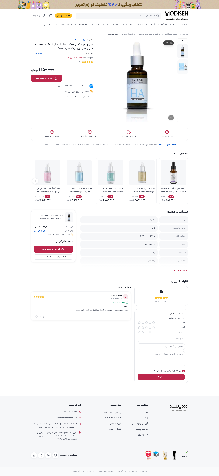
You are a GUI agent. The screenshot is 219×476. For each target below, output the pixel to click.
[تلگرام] (41, 455)
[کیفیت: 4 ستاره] (143, 322)
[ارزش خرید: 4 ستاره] (143, 332)
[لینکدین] (48, 455)
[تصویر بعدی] (182, 120)
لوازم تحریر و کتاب (56, 24)
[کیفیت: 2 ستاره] (150, 322)
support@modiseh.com (67, 418)
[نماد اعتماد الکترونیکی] (184, 455)
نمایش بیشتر (182, 270)
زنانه (186, 24)
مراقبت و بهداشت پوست (150, 34)
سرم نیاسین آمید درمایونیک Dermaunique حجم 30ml (111, 190)
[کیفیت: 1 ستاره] (153, 322)
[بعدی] (35, 181)
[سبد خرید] (50, 15)
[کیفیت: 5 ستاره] (139, 322)
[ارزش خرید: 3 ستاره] (146, 332)
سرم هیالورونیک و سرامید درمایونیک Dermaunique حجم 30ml (79, 191)
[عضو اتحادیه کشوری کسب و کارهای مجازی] (156, 455)
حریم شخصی (115, 423)
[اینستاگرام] (55, 455)
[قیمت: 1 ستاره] (153, 327)
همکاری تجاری (114, 429)
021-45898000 (70, 412)
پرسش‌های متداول (112, 412)
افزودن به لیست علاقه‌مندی (77, 97)
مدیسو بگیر (62, 15)
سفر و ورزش (83, 24)
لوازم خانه (130, 24)
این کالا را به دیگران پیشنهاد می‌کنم (167, 371)
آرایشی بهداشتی (147, 24)
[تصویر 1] (182, 51)
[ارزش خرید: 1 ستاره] (153, 332)
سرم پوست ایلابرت (80, 40)
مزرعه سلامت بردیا (76, 57)
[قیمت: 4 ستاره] (143, 327)
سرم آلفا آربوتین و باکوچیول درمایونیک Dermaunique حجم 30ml (47, 191)
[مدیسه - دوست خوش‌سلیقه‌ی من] (176, 16)
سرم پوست (113, 34)
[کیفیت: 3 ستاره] (146, 322)
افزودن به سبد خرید (44, 78)
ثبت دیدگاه (161, 377)
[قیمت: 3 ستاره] (146, 327)
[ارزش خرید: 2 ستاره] (150, 332)
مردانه (175, 24)
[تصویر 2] (182, 66)
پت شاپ (41, 24)
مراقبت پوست (141, 429)
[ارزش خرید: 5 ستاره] (139, 332)
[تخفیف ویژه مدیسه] (109, 4)
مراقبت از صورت (128, 34)
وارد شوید (37, 15)
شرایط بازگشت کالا (113, 418)
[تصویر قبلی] (182, 41)
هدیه (69, 24)
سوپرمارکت (115, 24)
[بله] (34, 455)
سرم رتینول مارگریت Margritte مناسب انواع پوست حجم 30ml (173, 190)
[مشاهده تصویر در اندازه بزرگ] (137, 80)
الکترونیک (99, 24)
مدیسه (185, 34)
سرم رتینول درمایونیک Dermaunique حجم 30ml (144, 190)
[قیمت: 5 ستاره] (139, 327)
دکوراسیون (143, 434)
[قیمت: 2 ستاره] (150, 327)
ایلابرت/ (90, 40)
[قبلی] (184, 181)
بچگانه (164, 24)
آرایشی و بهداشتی (140, 423)
